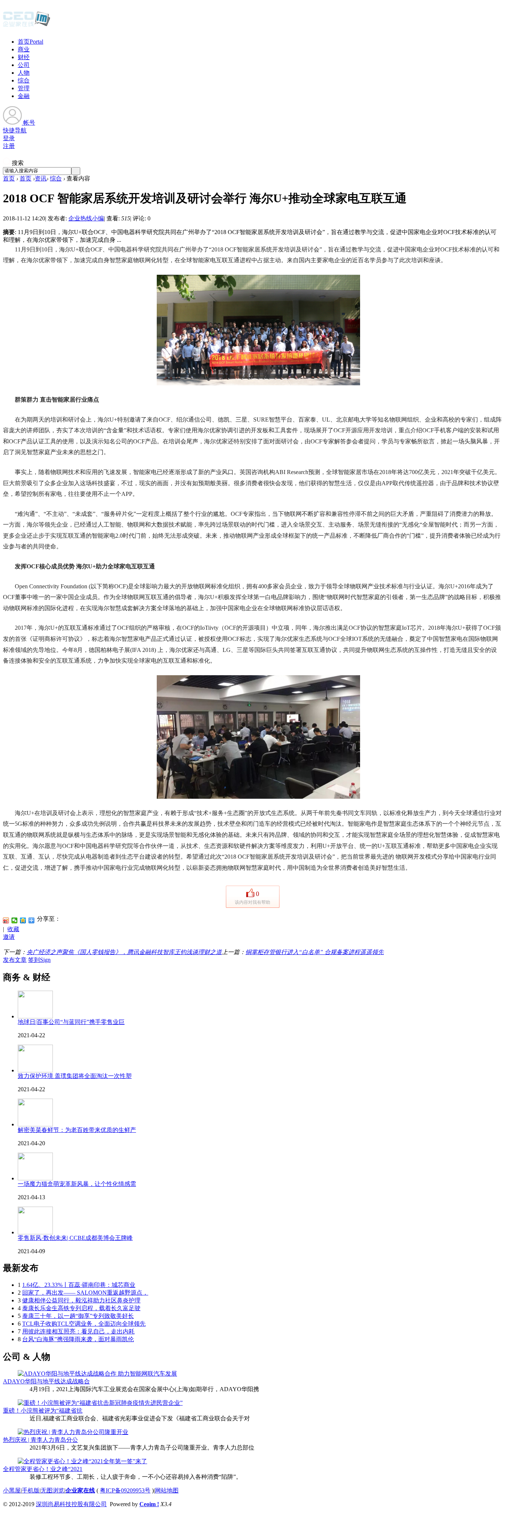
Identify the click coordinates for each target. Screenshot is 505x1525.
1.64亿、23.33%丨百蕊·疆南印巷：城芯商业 (78, 1285)
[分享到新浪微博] (6, 920)
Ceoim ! (149, 1504)
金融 (24, 96)
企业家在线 (80, 1490)
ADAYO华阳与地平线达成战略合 (46, 1381)
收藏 (13, 929)
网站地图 (167, 1490)
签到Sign (39, 960)
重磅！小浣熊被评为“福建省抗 (42, 1410)
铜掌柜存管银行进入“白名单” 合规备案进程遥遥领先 (314, 952)
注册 (9, 146)
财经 (24, 57)
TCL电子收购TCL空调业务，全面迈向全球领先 (84, 1324)
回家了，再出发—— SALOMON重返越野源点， (85, 1292)
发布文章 (15, 960)
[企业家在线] (26, 26)
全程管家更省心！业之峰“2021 (42, 1469)
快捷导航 (15, 130)
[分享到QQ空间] (23, 920)
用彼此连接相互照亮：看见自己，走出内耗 (78, 1331)
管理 (24, 88)
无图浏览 (52, 1490)
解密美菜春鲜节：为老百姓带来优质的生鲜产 (77, 1130)
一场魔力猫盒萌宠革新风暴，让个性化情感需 (77, 1184)
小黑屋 (12, 1490)
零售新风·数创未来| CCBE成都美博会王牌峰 (75, 1238)
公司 (24, 65)
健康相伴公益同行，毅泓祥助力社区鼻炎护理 (81, 1300)
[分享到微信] (14, 920)
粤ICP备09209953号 (125, 1490)
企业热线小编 (86, 218)
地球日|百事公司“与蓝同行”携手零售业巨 (71, 1022)
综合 (24, 80)
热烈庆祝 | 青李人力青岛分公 (40, 1440)
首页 (30, 41)
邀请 (9, 937)
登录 (9, 138)
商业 (24, 49)
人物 (24, 73)
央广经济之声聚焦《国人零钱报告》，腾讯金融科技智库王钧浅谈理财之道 (124, 952)
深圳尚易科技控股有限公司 (71, 1504)
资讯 (41, 178)
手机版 (31, 1490)
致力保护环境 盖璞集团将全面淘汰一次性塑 (75, 1076)
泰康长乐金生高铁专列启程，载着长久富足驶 (81, 1308)
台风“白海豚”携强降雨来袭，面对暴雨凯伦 (78, 1339)
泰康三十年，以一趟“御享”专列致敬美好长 (78, 1316)
